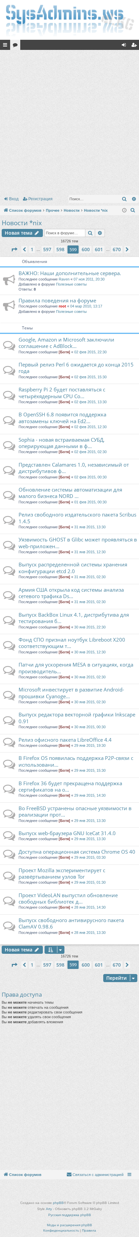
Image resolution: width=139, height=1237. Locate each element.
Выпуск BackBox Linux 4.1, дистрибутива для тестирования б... (74, 617)
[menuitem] (133, 210)
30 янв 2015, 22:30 (90, 627)
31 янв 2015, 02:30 (90, 577)
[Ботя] (64, 352)
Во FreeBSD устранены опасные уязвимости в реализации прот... (75, 811)
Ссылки (6, 46)
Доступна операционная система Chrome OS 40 (77, 851)
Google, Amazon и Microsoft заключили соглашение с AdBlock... (66, 342)
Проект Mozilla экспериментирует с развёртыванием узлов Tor (62, 873)
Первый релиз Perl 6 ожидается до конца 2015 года (76, 367)
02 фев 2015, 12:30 (90, 427)
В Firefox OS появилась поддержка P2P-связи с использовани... (76, 761)
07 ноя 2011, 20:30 (89, 279)
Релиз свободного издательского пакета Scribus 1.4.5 (77, 517)
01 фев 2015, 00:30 (90, 502)
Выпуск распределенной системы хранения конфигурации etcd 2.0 (73, 567)
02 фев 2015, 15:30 (90, 377)
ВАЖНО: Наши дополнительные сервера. (70, 273)
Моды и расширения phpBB (69, 1225)
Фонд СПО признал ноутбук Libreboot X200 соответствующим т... (72, 642)
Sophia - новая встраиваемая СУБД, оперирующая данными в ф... (62, 442)
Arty (49, 1209)
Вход (14, 199)
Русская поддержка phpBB (69, 1215)
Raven (64, 279)
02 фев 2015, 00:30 (90, 477)
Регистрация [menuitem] (135, 46)
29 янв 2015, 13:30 (90, 821)
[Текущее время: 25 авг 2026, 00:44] (124, 210)
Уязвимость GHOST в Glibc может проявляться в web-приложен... (78, 542)
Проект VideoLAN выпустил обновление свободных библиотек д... (68, 898)
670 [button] (117, 249)
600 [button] (86, 249)
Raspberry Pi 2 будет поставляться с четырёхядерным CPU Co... (62, 392)
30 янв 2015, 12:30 (90, 652)
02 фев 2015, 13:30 (90, 402)
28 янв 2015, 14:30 (90, 907)
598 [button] (60, 249)
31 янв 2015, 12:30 (90, 552)
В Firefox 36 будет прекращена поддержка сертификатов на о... (70, 786)
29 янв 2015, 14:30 (90, 795)
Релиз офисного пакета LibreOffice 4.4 (65, 739)
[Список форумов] (69, 20)
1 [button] (32, 249)
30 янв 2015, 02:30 (90, 677)
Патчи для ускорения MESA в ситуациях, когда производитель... (76, 667)
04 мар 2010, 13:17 (86, 306)
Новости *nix (22, 222)
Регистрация (40, 199)
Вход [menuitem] (125, 46)
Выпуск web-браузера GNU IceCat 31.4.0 (67, 833)
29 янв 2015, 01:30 (90, 882)
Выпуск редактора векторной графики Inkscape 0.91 (77, 717)
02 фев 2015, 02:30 (90, 452)
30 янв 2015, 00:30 (90, 727)
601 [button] (99, 249)
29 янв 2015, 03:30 (90, 857)
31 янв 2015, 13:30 (90, 527)
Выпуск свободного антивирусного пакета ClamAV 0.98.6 (71, 923)
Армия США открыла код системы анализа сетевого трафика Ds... (71, 592)
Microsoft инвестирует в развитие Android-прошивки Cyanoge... (71, 692)
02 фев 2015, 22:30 (90, 352)
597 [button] (47, 249)
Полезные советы (71, 284)
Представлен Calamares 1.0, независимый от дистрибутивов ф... (74, 467)
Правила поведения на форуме (57, 300)
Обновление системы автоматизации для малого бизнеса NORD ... (70, 492)
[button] (14, 249)
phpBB (58, 1203)
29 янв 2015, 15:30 (90, 770)
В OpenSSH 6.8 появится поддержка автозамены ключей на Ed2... (62, 417)
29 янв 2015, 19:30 (90, 745)
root (62, 306)
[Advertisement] (69, 121)
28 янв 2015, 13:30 (90, 933)
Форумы (16, 46)
